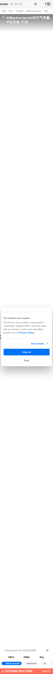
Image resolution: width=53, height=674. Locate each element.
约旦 (11, 10)
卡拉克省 (19, 10)
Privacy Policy (26, 332)
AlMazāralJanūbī (33, 10)
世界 (4, 10)
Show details (37, 343)
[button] (26, 4)
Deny (26, 360)
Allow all (26, 352)
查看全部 (45, 671)
